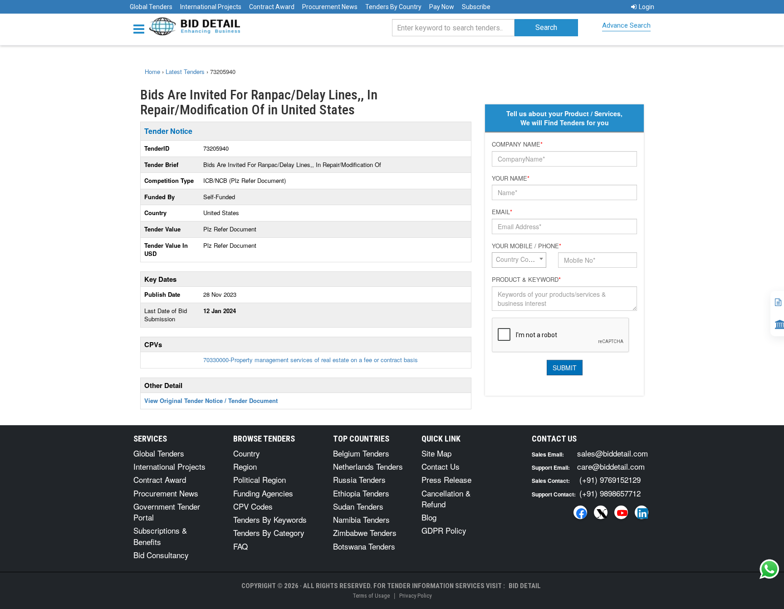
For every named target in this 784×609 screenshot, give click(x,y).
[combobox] (519, 260)
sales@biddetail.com (612, 453)
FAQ (240, 546)
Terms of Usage (371, 595)
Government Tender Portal (166, 512)
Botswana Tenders (364, 546)
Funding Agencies (263, 493)
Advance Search (626, 25)
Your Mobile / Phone (526, 246)
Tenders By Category (268, 532)
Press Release (446, 479)
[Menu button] (141, 28)
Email (502, 212)
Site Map (436, 453)
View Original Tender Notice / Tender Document (211, 400)
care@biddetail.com (611, 466)
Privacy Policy (415, 595)
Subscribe (476, 6)
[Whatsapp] (769, 569)
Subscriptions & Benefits (160, 536)
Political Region (259, 479)
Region (245, 466)
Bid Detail (525, 586)
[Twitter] (601, 512)
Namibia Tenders (361, 519)
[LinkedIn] (641, 512)
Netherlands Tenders (368, 466)
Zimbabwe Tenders (365, 532)
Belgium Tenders (361, 453)
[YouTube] (621, 512)
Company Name (517, 144)
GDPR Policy (443, 530)
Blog (428, 517)
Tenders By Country (393, 6)
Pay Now (441, 6)
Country (246, 453)
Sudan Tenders (358, 506)
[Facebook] (580, 512)
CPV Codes (253, 506)
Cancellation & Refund (445, 498)
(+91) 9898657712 (610, 493)
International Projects (210, 6)
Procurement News (330, 6)
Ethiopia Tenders (361, 493)
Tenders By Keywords (270, 519)
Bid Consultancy (161, 554)
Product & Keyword (526, 279)
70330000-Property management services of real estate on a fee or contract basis (310, 359)
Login (646, 6)
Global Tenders (151, 6)
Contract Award (271, 6)
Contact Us (440, 466)
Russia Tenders (359, 479)
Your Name (510, 178)
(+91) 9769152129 (610, 479)
